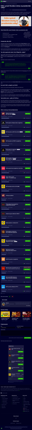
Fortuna (2, 70)
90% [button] (24, 263)
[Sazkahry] (10, 368)
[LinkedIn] (7, 305)
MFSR (19, 390)
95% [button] (24, 127)
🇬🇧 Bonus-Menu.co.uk (26, 409)
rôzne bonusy (25, 70)
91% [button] (24, 245)
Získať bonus (28, 113)
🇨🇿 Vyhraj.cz (25, 408)
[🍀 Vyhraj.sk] (4, 1)
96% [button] (24, 118)
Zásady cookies (25, 406)
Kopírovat (26, 267)
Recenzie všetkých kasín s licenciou (16, 400)
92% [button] (24, 218)
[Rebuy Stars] (10, 349)
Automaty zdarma (4, 404)
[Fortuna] (10, 374)
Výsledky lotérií (3, 407)
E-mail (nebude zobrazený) (20, 326)
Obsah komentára (3, 329)
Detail (10, 351)
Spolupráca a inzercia (26, 401)
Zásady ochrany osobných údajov (26, 405)
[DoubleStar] (10, 362)
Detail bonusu (28, 118)
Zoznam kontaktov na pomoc (16, 398)
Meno (1, 326)
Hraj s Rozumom (15, 403)
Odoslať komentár (27, 337)
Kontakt (24, 398)
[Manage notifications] (1, 428)
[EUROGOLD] (10, 355)
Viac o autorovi (28, 305)
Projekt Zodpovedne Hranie (16, 402)
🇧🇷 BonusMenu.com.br (26, 411)
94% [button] (24, 154)
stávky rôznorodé (19, 45)
